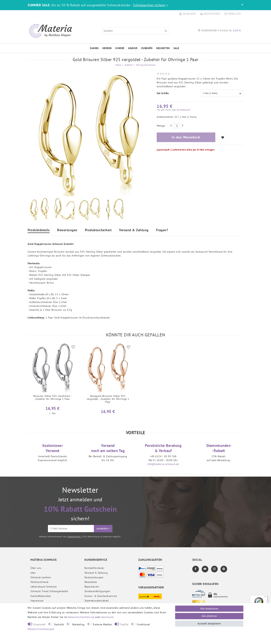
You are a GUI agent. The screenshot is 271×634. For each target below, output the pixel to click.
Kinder (119, 48)
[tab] (39, 230)
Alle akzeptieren (209, 608)
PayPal (124, 624)
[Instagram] (214, 569)
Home (118, 65)
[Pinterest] (223, 569)
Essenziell (40, 624)
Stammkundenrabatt (96, 600)
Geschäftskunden (40, 596)
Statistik (59, 624)
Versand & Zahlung (134, 230)
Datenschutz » (74, 536)
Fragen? (162, 230)
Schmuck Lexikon (40, 577)
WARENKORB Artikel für (221, 30)
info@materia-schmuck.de (163, 464)
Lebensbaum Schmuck (43, 586)
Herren (107, 48)
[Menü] (265, 597)
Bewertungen (67, 230)
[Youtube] (205, 569)
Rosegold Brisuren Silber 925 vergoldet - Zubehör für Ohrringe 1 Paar (108, 399)
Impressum (37, 600)
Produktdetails (39, 230)
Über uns (35, 568)
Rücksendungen (94, 577)
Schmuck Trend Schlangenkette (49, 591)
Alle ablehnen (209, 616)
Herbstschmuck (39, 582)
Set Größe (163, 93)
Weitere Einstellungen (41, 629)
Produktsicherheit (98, 230)
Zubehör (147, 48)
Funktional (143, 624)
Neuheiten (163, 48)
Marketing (78, 624)
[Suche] (165, 31)
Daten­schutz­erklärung (81, 617)
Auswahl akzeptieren (209, 623)
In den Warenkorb (186, 137)
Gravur (133, 48)
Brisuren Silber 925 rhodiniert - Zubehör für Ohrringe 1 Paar (52, 397)
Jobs (33, 572)
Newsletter (90, 582)
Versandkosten (183, 109)
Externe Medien (102, 624)
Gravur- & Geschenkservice (100, 596)
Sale (176, 48)
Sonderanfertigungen (97, 591)
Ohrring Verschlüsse (146, 65)
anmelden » (103, 528)
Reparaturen (91, 586)
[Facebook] (195, 569)
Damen (94, 48)
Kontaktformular (94, 568)
